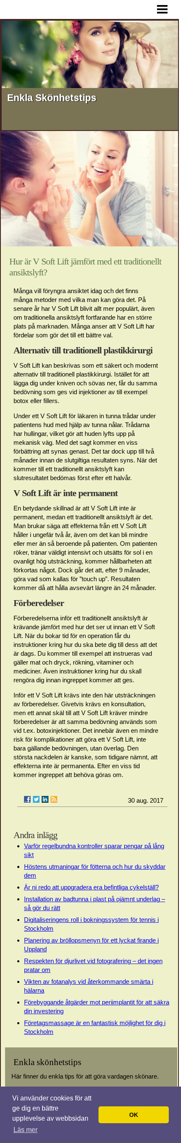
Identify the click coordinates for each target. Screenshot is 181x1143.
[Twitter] (36, 799)
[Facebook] (27, 799)
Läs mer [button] (25, 1129)
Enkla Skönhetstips (51, 97)
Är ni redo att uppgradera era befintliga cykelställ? (91, 887)
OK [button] (133, 1114)
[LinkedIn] (45, 799)
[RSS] (54, 799)
